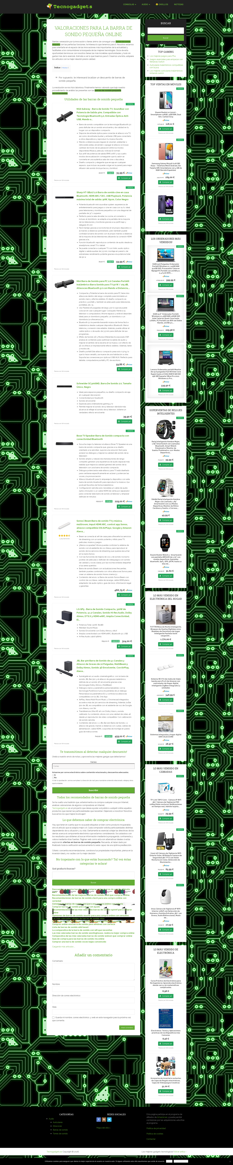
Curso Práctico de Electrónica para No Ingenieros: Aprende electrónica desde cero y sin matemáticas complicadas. (165, 984)
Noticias (178, 4)
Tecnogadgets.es (60, 808)
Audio (51, 1119)
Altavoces (57, 1126)
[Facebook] (98, 1119)
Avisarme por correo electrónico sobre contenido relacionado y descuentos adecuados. (90, 772)
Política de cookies (154, 1134)
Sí (55, 775)
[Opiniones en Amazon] (64, 535)
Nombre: (56, 984)
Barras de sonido (60, 1130)
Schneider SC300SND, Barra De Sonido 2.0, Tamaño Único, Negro (104, 385)
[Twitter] (109, 1119)
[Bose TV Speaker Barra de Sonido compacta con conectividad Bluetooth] (64, 443)
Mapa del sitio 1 (103, 1128)
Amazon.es (162, 1117)
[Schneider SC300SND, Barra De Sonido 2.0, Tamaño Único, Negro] (64, 387)
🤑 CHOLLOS (162, 4)
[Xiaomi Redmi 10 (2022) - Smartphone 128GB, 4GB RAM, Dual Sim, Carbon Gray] (166, 100)
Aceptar (169, 1161)
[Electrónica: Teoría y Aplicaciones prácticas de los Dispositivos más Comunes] (166, 1018)
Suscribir (93, 790)
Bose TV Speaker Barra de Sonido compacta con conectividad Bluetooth (103, 437)
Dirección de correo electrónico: (66, 995)
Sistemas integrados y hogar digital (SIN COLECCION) (165, 736)
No (55, 778)
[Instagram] (104, 1119)
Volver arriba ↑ (180, 1152)
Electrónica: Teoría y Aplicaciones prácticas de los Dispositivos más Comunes (165, 1033)
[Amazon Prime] (128, 173)
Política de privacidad (156, 1128)
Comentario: (57, 961)
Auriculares (58, 1122)
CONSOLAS (128, 4)
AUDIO (145, 4)
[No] (230, 1161)
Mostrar (65, 68)
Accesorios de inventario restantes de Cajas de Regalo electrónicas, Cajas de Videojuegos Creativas (166, 1080)
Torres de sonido (60, 1133)
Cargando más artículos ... (63, 946)
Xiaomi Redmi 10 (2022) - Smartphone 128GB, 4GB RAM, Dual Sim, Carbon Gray (166, 114)
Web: (54, 1007)
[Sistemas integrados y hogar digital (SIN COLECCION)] (166, 722)
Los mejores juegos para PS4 (163, 56)
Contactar (150, 1139)
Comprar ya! (126, 178)
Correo (93, 762)
